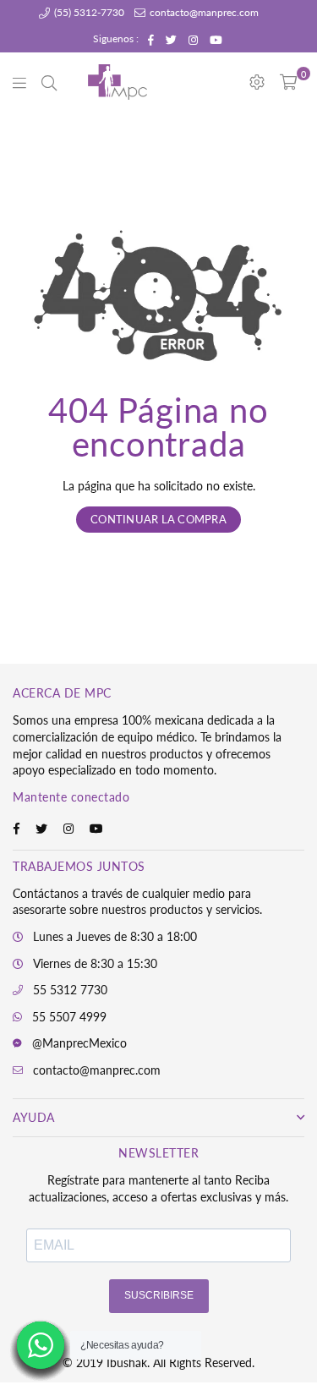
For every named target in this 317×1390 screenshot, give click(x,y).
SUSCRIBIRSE (159, 1295)
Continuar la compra (158, 519)
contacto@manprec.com (203, 12)
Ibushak (127, 1362)
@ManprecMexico (79, 1043)
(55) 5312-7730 (88, 12)
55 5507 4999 (69, 1017)
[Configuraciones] (257, 82)
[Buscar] (49, 82)
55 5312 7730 (70, 989)
